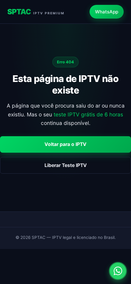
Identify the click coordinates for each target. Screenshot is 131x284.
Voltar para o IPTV (65, 144)
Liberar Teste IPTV (65, 165)
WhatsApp (106, 12)
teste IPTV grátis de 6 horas (88, 114)
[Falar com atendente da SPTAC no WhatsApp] (118, 271)
